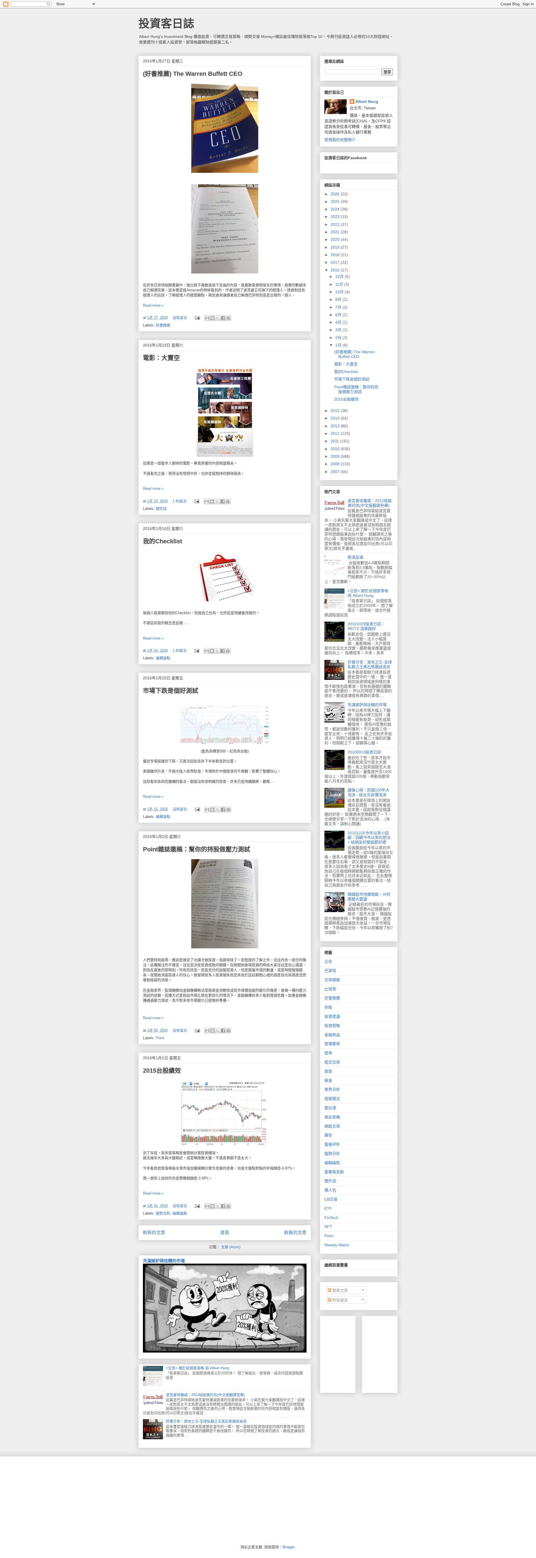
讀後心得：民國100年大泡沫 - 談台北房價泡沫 (368, 792)
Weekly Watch (336, 1245)
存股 (328, 1007)
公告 (328, 961)
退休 (328, 1053)
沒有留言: (181, 318)
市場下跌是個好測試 (170, 690)
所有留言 (339, 1300)
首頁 (224, 1232)
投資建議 (332, 1016)
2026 (336, 194)
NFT (328, 1226)
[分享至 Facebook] (223, 318)
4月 (339, 322)
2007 (336, 471)
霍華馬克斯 (334, 1172)
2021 (336, 232)
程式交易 (332, 1062)
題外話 (161, 509)
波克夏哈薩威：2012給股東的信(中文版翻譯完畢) (205, 1395)
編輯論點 (163, 658)
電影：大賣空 (161, 357)
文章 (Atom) (230, 1247)
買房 (328, 1071)
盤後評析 (332, 1144)
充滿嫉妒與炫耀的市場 (164, 1260)
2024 (336, 209)
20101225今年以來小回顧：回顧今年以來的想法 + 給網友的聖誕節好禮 (369, 838)
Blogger (289, 1547)
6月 (339, 314)
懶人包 (330, 1190)
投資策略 (332, 1025)
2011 (335, 441)
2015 (336, 410)
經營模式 (332, 1098)
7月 (339, 307)
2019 (336, 247)
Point (160, 1038)
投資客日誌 (166, 23)
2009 (336, 456)
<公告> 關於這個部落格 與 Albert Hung (197, 1368)
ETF (328, 1208)
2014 (336, 418)
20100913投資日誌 (364, 752)
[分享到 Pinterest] (228, 318)
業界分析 (332, 1089)
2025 (336, 201)
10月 (340, 292)
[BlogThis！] (212, 318)
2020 (336, 239)
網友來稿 (332, 1117)
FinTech (331, 1217)
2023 (336, 216)
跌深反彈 (355, 557)
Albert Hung (366, 101)
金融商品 (332, 1035)
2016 (336, 270)
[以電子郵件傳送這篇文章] (207, 318)
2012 (336, 433)
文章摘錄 (332, 980)
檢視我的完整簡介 (340, 139)
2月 (339, 337)
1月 (339, 345)
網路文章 (332, 1126)
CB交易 (331, 1199)
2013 (336, 426)
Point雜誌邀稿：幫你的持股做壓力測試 (196, 849)
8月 (339, 299)
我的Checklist (162, 541)
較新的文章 (154, 1232)
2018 (336, 255)
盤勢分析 (163, 1213)
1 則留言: (181, 501)
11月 (339, 284)
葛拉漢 (330, 1108)
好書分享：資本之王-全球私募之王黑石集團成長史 (206, 1421)
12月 (340, 276)
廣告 (328, 1135)
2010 (336, 449)
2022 (336, 224)
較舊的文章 (295, 1232)
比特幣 (330, 989)
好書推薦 (163, 325)
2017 (336, 262)
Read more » (153, 305)
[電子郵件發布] (197, 318)
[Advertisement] (408, 1353)
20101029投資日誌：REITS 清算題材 (366, 626)
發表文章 (339, 1290)
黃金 (328, 1080)
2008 (336, 464)
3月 (339, 330)
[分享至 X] (218, 318)
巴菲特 (330, 970)
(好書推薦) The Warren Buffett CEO (192, 73)
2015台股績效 (162, 1070)
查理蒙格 (332, 1043)
